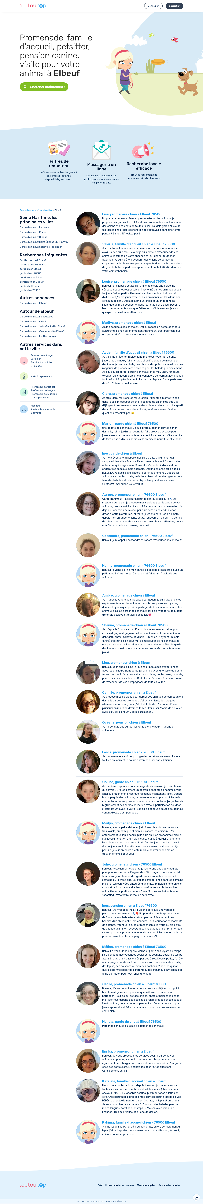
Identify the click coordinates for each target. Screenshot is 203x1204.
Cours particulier (40, 397)
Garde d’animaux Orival (33, 321)
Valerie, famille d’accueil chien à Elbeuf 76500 (138, 244)
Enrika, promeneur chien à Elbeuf (128, 1051)
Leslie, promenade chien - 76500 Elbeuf (133, 752)
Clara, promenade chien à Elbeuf (127, 394)
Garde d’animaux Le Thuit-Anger (38, 336)
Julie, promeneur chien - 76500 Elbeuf (132, 864)
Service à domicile (41, 362)
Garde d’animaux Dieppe (33, 236)
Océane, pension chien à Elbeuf (126, 722)
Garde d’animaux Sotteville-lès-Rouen (41, 246)
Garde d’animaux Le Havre (34, 227)
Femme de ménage (42, 355)
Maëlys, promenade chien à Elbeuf (129, 323)
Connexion (153, 6)
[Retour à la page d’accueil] (33, 6)
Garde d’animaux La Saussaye (36, 316)
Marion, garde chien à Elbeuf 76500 (130, 423)
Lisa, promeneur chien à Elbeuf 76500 (132, 214)
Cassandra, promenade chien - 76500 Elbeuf (137, 536)
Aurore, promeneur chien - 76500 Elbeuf (134, 494)
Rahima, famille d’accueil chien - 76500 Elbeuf (138, 1122)
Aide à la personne (41, 376)
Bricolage (36, 365)
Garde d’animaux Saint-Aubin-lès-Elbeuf (42, 326)
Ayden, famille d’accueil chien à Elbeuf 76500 (138, 352)
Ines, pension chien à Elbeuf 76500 (129, 905)
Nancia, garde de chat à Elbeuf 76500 (131, 1021)
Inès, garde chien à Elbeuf (122, 453)
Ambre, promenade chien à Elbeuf (128, 595)
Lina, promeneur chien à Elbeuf (126, 663)
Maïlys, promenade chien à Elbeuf (128, 823)
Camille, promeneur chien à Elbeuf (129, 692)
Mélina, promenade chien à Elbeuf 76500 (134, 947)
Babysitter (36, 412)
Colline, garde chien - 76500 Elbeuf (130, 782)
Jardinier (36, 358)
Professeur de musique (44, 393)
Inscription (174, 6)
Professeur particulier (43, 386)
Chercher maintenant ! (47, 87)
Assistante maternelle (43, 409)
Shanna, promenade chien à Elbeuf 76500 (135, 625)
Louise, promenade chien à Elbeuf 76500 (134, 281)
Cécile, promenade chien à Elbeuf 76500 (134, 984)
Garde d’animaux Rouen (33, 232)
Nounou (35, 405)
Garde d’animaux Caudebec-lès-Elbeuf (42, 331)
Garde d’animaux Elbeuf (33, 303)
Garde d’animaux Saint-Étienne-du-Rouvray (44, 241)
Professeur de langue (43, 390)
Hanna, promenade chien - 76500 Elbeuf (134, 565)
